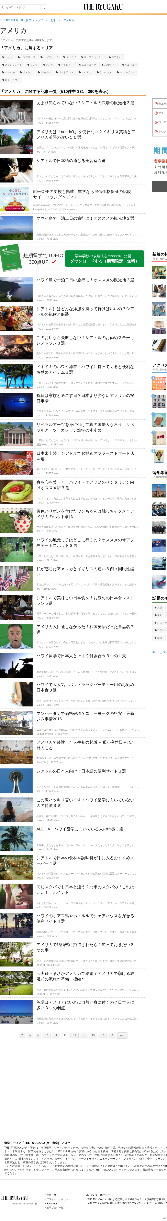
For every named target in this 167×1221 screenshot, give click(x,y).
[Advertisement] (73, 1087)
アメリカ (13, 30)
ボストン (28, 72)
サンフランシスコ (93, 57)
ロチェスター (12, 80)
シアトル (116, 57)
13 (74, 1035)
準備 (159, 637)
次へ (122, 1035)
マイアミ (86, 72)
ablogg (30, 1203)
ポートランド (66, 72)
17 (112, 1035)
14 (83, 1035)
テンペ (49, 64)
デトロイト (67, 64)
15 (93, 1035)
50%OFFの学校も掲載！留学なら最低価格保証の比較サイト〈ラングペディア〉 (82, 194)
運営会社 (51, 1194)
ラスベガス (105, 72)
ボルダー (46, 72)
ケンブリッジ (27, 57)
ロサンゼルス (127, 72)
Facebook (51, 1203)
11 (56, 1035)
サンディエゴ (50, 57)
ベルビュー (131, 64)
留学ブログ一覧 (55, 1207)
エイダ (8, 57)
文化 (159, 615)
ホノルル (10, 72)
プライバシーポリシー (58, 1199)
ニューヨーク (88, 64)
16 (102, 1035)
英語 (159, 607)
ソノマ (33, 64)
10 (46, 1035)
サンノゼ (71, 57)
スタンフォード (13, 64)
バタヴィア (110, 64)
